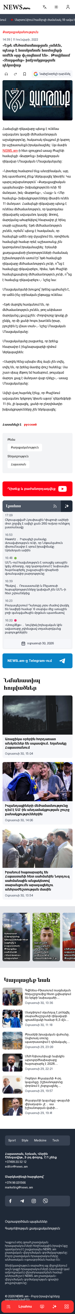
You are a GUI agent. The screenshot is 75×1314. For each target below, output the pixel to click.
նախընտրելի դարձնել (55, 73)
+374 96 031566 (15, 1182)
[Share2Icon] (15, 74)
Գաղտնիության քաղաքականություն (32, 1228)
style (25, 1140)
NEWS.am (10, 151)
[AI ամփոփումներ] (66, 506)
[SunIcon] (56, 7)
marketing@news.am (19, 1187)
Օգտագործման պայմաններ (26, 1221)
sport (12, 1140)
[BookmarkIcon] (24, 74)
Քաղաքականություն (20, 32)
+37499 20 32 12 (15, 1161)
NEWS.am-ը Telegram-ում (30, 661)
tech (55, 1140)
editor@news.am (16, 1166)
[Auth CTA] (67, 7)
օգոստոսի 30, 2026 (40, 643)
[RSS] (55, 506)
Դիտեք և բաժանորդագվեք (32, 489)
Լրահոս (25, 1306)
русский (30, 424)
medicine (40, 1140)
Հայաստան (18, 464)
